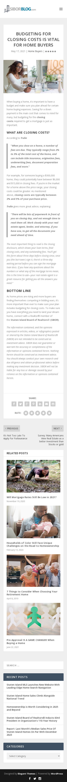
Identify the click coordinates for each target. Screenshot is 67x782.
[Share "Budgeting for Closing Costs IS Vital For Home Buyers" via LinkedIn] (40, 404)
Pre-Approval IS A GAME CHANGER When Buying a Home (30, 641)
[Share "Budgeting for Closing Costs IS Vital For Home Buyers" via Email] (46, 404)
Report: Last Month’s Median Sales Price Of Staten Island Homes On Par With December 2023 (32, 731)
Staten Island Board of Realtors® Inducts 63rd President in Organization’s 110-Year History (33, 719)
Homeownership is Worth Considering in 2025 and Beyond (32, 708)
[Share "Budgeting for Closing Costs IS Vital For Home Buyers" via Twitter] (20, 404)
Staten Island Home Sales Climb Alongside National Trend (31, 697)
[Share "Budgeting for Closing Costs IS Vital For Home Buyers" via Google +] (27, 404)
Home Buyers (35, 51)
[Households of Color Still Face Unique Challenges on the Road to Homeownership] (33, 522)
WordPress (57, 773)
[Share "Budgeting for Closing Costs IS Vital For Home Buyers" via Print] (53, 404)
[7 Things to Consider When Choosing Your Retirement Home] (33, 570)
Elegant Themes (26, 773)
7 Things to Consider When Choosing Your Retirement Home (32, 593)
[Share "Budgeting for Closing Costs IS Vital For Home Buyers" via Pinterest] (33, 404)
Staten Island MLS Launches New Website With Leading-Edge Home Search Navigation (33, 686)
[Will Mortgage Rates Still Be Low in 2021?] (33, 476)
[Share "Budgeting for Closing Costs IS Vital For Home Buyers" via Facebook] (14, 404)
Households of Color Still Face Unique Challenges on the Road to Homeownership (33, 544)
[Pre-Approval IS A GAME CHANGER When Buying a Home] (33, 619)
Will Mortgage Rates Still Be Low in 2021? (32, 497)
